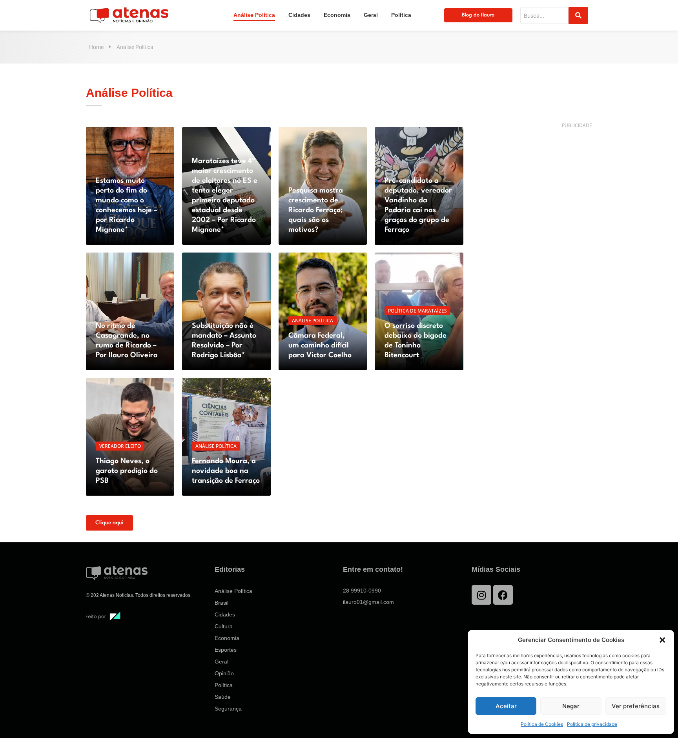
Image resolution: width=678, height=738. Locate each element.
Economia (337, 15)
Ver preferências (636, 706)
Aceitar (506, 706)
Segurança (228, 708)
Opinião (224, 673)
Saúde (223, 697)
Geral (371, 15)
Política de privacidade (592, 724)
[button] (662, 640)
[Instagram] (481, 595)
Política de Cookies (542, 724)
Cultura (224, 626)
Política (401, 15)
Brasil (221, 603)
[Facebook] (503, 595)
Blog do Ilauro (478, 15)
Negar (571, 706)
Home (96, 47)
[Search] (578, 15)
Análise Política (254, 15)
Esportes (226, 650)
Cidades (299, 15)
